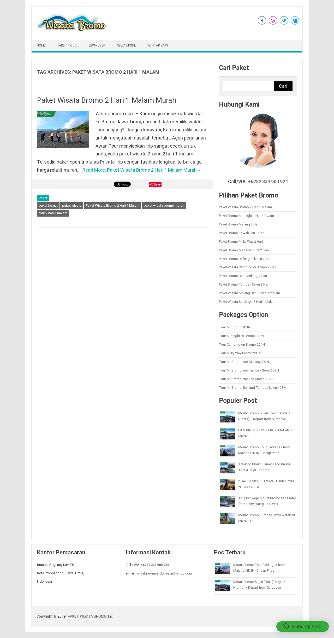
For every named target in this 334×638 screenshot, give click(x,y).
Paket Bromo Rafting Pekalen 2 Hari (245, 259)
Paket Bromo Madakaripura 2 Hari (244, 250)
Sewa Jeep (96, 45)
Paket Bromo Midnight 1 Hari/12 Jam (246, 216)
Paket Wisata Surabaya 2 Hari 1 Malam (247, 302)
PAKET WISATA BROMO (87, 616)
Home (41, 45)
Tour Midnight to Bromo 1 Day (241, 336)
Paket (43, 198)
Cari (283, 86)
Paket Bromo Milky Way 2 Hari (241, 241)
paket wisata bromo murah (164, 205)
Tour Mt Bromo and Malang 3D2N (244, 362)
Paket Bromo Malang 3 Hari (239, 224)
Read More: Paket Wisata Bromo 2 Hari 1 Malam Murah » (141, 170)
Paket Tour (67, 45)
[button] (302, 626)
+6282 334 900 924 (268, 181)
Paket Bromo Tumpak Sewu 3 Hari (244, 284)
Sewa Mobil (126, 45)
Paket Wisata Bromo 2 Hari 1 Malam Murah (106, 100)
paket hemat (48, 205)
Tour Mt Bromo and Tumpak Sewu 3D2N (249, 370)
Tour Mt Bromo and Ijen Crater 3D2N (246, 379)
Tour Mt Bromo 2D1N (234, 327)
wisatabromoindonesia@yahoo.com (164, 573)
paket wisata (71, 205)
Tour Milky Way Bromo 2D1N (240, 353)
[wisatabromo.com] (72, 30)
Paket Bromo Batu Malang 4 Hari (243, 276)
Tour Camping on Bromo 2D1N (242, 344)
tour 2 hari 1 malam (53, 213)
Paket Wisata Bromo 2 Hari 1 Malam (112, 205)
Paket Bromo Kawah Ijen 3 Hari (241, 233)
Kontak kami (157, 45)
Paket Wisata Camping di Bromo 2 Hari (247, 267)
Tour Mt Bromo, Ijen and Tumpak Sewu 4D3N (252, 388)
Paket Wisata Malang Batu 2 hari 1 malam (249, 293)
